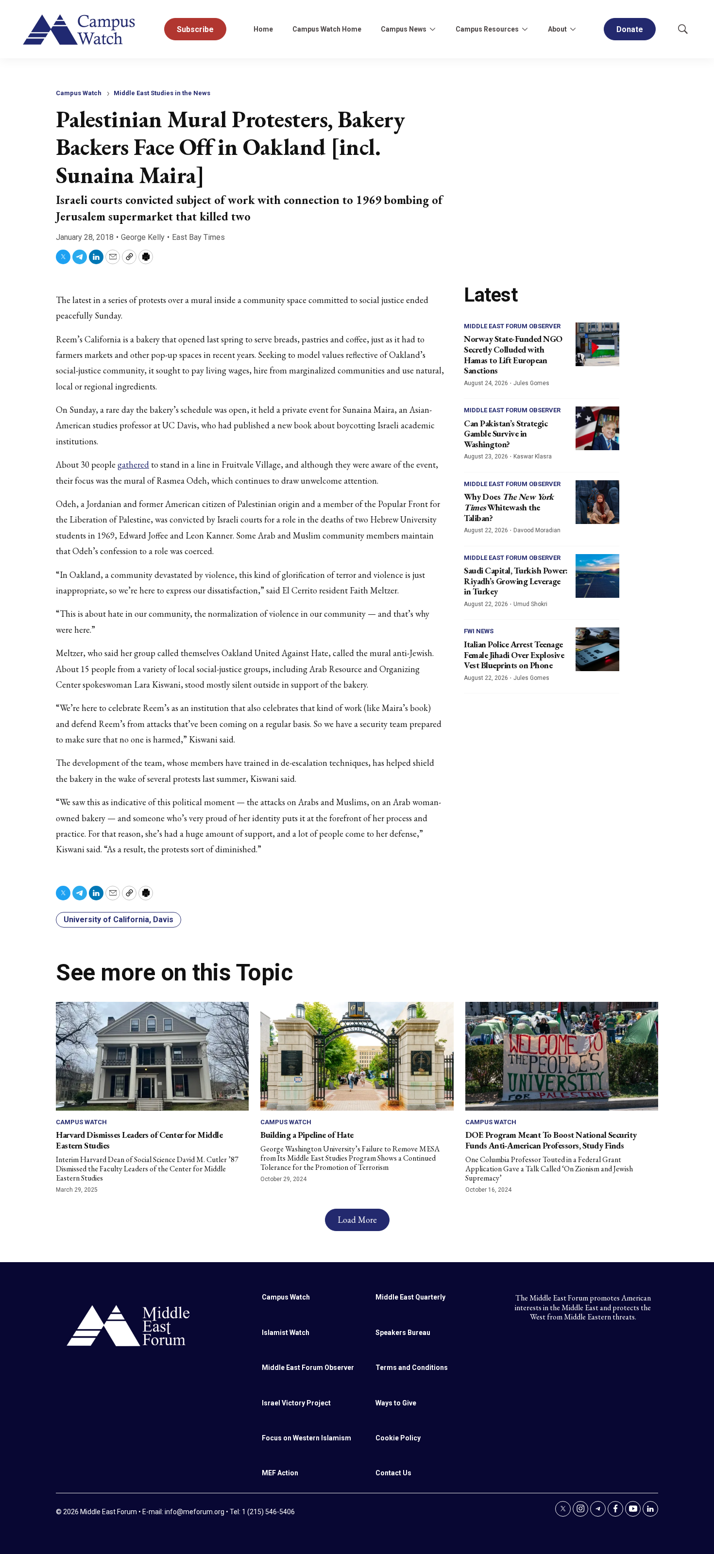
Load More (357, 1219)
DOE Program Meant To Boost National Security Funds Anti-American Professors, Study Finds (551, 1140)
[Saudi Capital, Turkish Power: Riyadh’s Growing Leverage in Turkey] (597, 576)
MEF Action (280, 1473)
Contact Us (393, 1473)
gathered (133, 464)
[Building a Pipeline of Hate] (356, 1056)
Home (263, 29)
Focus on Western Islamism (306, 1438)
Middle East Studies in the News (162, 93)
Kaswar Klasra (532, 456)
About (557, 29)
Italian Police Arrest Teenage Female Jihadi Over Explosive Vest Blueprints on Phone (514, 655)
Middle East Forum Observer (512, 326)
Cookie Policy (398, 1438)
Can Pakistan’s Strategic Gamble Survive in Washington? (505, 434)
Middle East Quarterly (410, 1297)
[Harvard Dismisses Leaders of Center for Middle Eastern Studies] (152, 1056)
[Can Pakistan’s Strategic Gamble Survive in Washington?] (597, 428)
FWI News (478, 631)
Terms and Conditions (411, 1367)
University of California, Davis (118, 919)
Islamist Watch (285, 1332)
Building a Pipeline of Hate (307, 1134)
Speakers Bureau (402, 1332)
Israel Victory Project (296, 1403)
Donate (629, 29)
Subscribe (195, 29)
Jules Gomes (531, 383)
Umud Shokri (530, 604)
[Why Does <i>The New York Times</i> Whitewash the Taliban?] (597, 502)
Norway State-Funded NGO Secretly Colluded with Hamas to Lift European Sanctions (513, 354)
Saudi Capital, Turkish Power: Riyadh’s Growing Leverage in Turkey (516, 581)
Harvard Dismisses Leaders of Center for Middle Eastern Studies (139, 1140)
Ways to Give (395, 1403)
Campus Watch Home (326, 29)
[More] (432, 29)
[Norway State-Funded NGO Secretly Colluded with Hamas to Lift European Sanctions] (597, 344)
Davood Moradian (537, 530)
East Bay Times (198, 237)
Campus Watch (79, 93)
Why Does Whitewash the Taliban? (509, 507)
